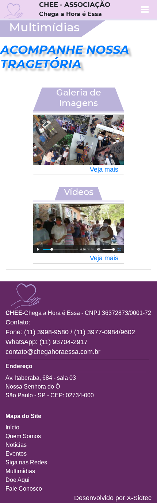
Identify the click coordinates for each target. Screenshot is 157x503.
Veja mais (104, 169)
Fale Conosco (23, 489)
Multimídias (20, 471)
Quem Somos (23, 436)
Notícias (16, 445)
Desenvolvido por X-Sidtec (113, 498)
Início (12, 427)
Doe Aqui (17, 480)
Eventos (16, 454)
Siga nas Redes (26, 462)
